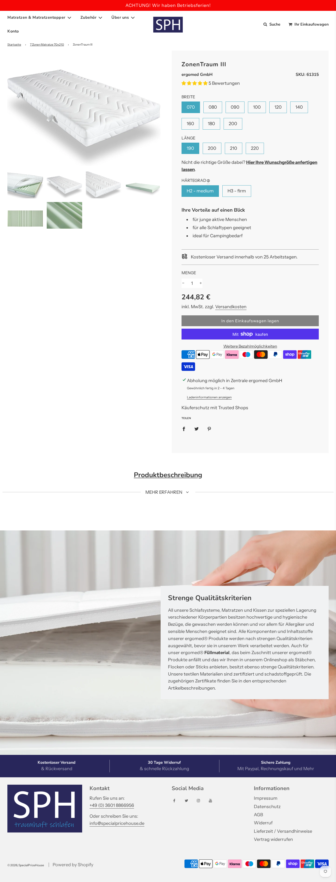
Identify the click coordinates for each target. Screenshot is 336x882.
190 (190, 148)
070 (191, 107)
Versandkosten (230, 306)
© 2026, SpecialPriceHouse (25, 865)
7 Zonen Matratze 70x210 (47, 44)
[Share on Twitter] (196, 429)
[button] (195, 83)
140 (299, 107)
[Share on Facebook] (184, 429)
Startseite (14, 44)
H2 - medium (200, 191)
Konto (13, 31)
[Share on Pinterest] (209, 429)
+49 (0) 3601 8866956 (112, 805)
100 (257, 107)
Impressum (265, 798)
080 (213, 107)
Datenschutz (267, 806)
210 (233, 148)
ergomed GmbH (197, 74)
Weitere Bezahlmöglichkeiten (250, 346)
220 (255, 148)
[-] (183, 283)
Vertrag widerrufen (273, 839)
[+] (200, 283)
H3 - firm (237, 191)
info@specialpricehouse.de (117, 823)
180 (211, 123)
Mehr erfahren (164, 492)
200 (233, 123)
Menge (189, 272)
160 (190, 123)
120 (278, 107)
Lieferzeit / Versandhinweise (283, 831)
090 (235, 107)
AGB (258, 814)
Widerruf (263, 823)
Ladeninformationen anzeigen (209, 397)
